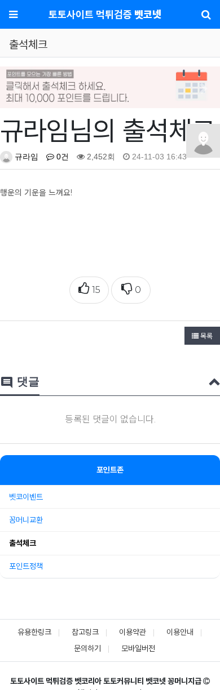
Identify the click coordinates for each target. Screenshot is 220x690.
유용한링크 (34, 631)
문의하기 (87, 648)
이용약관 (132, 631)
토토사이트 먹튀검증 (105, 14)
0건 (61, 156)
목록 (206, 335)
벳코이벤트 (26, 496)
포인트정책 (26, 566)
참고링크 (85, 631)
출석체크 (22, 542)
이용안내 (179, 631)
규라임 (25, 156)
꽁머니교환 (26, 519)
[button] (16, 88)
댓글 (19, 382)
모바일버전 (138, 648)
